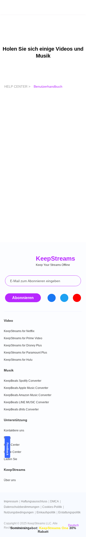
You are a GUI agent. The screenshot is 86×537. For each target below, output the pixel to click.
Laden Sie (10, 459)
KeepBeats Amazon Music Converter (27, 395)
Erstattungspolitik (69, 512)
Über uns (10, 480)
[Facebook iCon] (52, 298)
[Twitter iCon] (64, 298)
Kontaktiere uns (14, 430)
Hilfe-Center (12, 444)
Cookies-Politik (52, 507)
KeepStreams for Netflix (19, 331)
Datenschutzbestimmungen (21, 507)
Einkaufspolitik (46, 512)
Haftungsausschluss (34, 501)
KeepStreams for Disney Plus (23, 345)
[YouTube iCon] (77, 298)
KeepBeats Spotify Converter (22, 380)
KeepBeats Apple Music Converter (26, 388)
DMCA (54, 501)
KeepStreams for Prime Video (23, 338)
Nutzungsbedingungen (19, 512)
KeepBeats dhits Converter (21, 409)
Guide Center (12, 452)
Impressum (11, 501)
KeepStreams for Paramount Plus (25, 352)
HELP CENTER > (17, 86)
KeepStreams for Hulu (18, 359)
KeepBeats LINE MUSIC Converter (26, 402)
